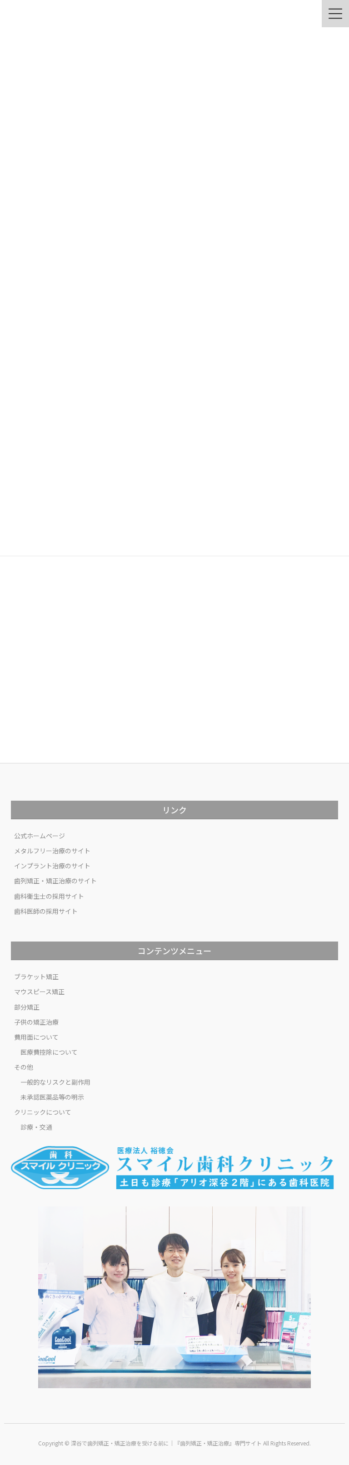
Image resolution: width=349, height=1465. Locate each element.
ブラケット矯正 (36, 976)
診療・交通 (36, 1126)
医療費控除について (49, 1051)
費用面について (36, 1036)
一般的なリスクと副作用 (55, 1081)
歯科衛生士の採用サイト (49, 896)
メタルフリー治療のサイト (52, 850)
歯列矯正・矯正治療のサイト (55, 880)
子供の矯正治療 (36, 1021)
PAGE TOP (332, 1412)
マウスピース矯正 (39, 991)
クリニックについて (42, 1111)
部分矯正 (27, 1007)
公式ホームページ (39, 835)
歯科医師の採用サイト (46, 911)
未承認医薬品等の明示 (52, 1096)
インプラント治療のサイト (52, 865)
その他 (23, 1066)
